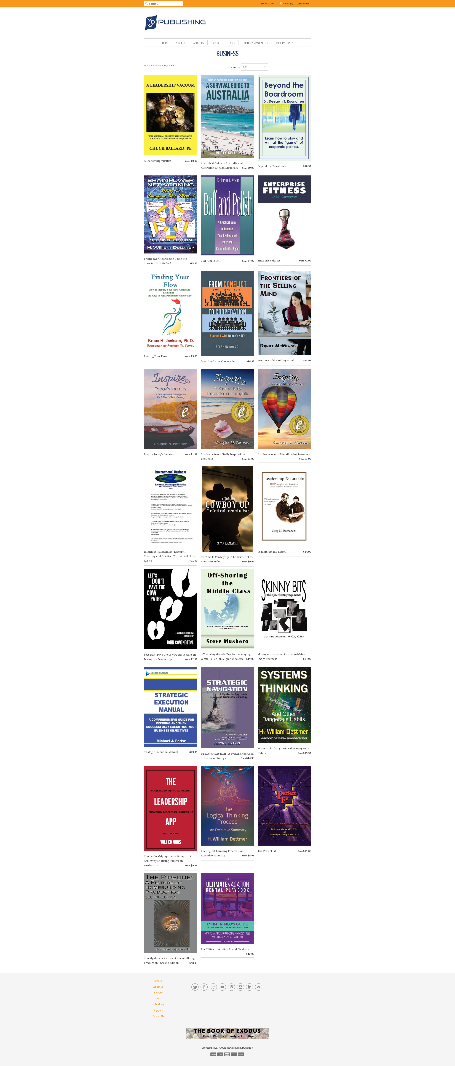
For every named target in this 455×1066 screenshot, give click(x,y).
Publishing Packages (255, 43)
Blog (232, 43)
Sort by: (236, 67)
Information (284, 43)
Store (180, 43)
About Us (198, 43)
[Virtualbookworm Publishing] (227, 23)
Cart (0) (288, 3)
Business (227, 54)
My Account (268, 3)
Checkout (303, 3)
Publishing (158, 1004)
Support (217, 43)
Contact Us (158, 1016)
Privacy (158, 992)
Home (165, 43)
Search (158, 981)
